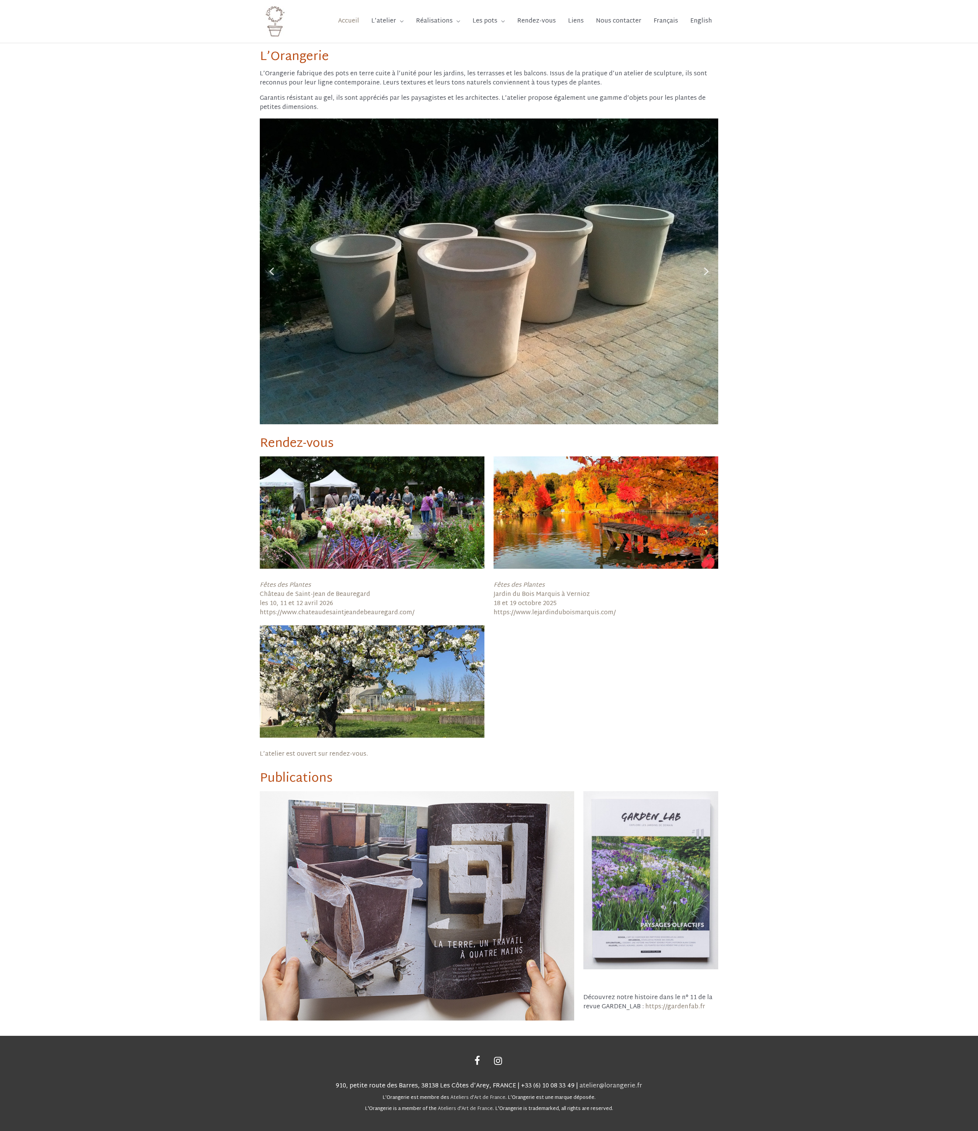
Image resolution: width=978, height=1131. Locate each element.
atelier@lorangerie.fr (611, 1086)
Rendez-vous (536, 21)
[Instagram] (498, 1061)
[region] (489, 271)
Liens (576, 21)
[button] (272, 271)
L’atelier (383, 21)
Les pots (485, 21)
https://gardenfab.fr (675, 1007)
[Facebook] (477, 1061)
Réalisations (434, 21)
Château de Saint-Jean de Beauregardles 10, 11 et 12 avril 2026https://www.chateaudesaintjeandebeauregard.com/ (337, 599)
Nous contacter (618, 21)
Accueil (348, 21)
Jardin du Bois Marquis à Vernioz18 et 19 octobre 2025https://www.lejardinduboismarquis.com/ (555, 599)
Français (666, 21)
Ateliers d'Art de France (477, 1097)
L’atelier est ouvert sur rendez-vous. (314, 754)
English (701, 21)
